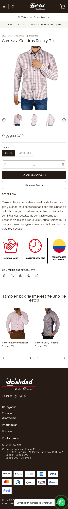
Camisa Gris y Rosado (46, 342)
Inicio (9, 24)
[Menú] (4, 6)
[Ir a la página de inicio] (37, 6)
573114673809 (13, 444)
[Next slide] (63, 120)
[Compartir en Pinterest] (29, 276)
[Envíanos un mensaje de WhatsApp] (61, 502)
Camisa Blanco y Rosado (15, 342)
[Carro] (62, 6)
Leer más (45, 17)
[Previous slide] (4, 120)
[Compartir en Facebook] (4, 276)
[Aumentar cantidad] (63, 165)
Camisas (20, 24)
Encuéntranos (9, 417)
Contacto (7, 413)
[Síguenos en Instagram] (15, 396)
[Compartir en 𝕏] (13, 276)
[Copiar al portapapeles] (36, 276)
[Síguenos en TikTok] (25, 396)
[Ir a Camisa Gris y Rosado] (50, 323)
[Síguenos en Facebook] (20, 396)
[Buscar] (13, 6)
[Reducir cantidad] (5, 165)
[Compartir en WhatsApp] (20, 276)
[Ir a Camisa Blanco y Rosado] (17, 323)
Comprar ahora (34, 185)
